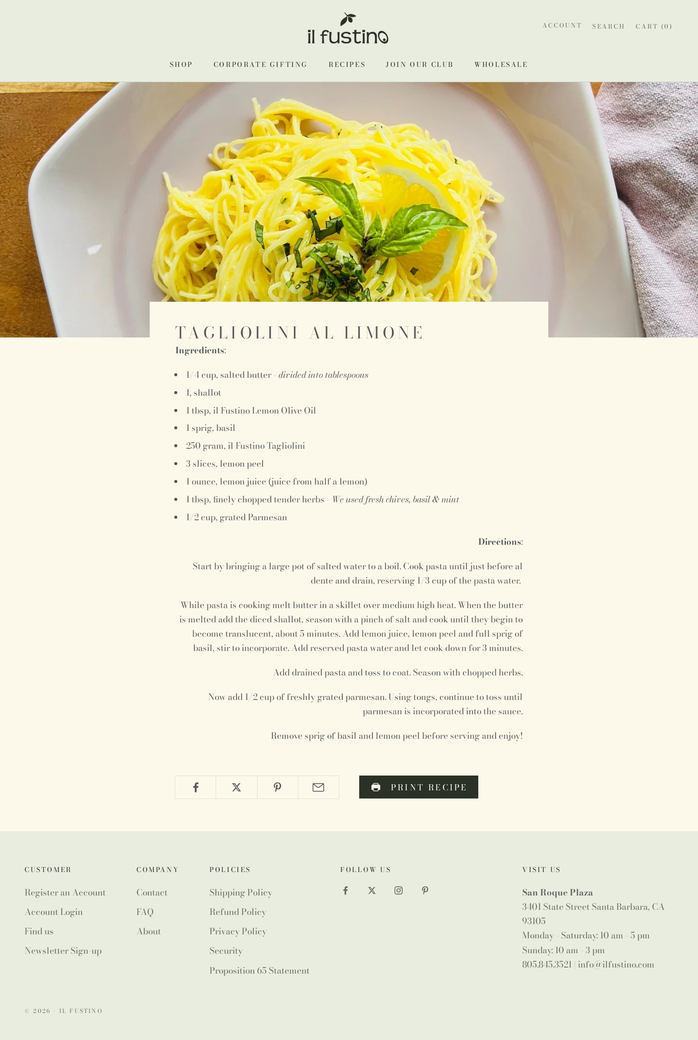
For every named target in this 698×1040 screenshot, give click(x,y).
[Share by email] (318, 787)
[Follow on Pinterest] (425, 890)
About (148, 931)
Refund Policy (238, 911)
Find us (39, 931)
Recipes (347, 64)
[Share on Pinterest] (278, 787)
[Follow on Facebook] (345, 890)
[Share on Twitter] (236, 787)
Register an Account (65, 892)
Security (226, 950)
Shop (181, 64)
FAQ (145, 911)
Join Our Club (420, 64)
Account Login (54, 911)
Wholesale (501, 64)
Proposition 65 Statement (260, 970)
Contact (152, 892)
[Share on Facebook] (195, 787)
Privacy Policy (238, 931)
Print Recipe (429, 787)
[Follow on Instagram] (398, 890)
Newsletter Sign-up (63, 950)
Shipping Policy (241, 892)
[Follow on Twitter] (372, 890)
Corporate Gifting (261, 64)
